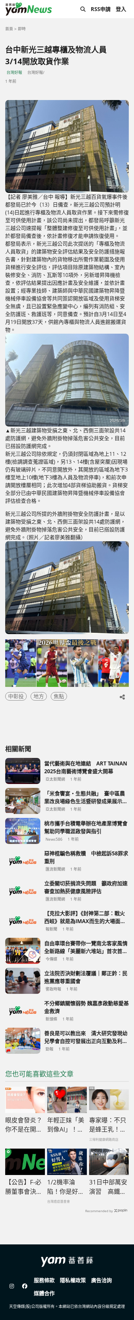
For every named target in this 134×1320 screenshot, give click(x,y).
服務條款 (44, 1280)
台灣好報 (14, 72)
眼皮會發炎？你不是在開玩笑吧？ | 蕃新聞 (24, 1125)
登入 (121, 9)
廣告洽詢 (101, 1280)
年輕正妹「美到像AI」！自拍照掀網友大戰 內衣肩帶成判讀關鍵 (65, 1125)
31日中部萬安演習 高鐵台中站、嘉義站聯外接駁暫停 (108, 1187)
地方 (39, 696)
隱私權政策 (73, 1280)
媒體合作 (44, 1293)
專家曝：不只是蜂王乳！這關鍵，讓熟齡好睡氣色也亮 (107, 1125)
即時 (22, 29)
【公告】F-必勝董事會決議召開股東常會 (23, 1187)
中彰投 (16, 696)
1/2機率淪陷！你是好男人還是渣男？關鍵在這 (65, 1187)
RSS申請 (101, 9)
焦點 (59, 696)
